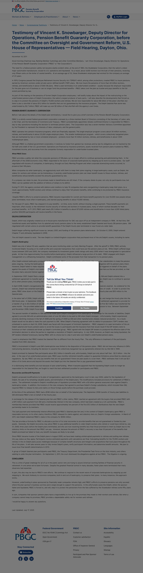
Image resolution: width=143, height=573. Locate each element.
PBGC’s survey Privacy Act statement (62, 303)
